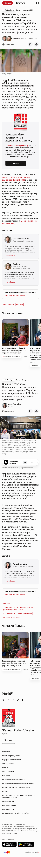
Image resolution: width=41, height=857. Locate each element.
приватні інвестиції (24, 613)
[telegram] (17, 700)
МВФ (4, 304)
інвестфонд (11, 613)
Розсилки (6, 775)
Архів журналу (8, 801)
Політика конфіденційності (13, 779)
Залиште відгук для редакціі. (15, 295)
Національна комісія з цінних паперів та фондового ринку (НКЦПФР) (18, 608)
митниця (19, 304)
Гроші (18, 10)
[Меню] (36, 3)
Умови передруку (9, 771)
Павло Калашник (20, 38)
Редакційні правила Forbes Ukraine (16, 787)
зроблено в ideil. (32, 852)
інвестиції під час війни (11, 617)
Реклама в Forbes (9, 805)
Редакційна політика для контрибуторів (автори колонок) (18, 796)
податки (11, 304)
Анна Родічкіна (14, 404)
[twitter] (3, 700)
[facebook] (8, 700)
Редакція (6, 791)
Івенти (5, 768)
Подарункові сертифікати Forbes (15, 813)
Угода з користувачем (11, 756)
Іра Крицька (32, 38)
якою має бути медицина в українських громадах (13, 350)
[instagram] (12, 700)
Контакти (6, 752)
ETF (4, 613)
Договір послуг (8, 764)
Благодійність (8, 809)
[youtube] (22, 700)
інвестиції (6, 603)
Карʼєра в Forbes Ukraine (11, 760)
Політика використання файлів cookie (18, 783)
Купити (16, 163)
